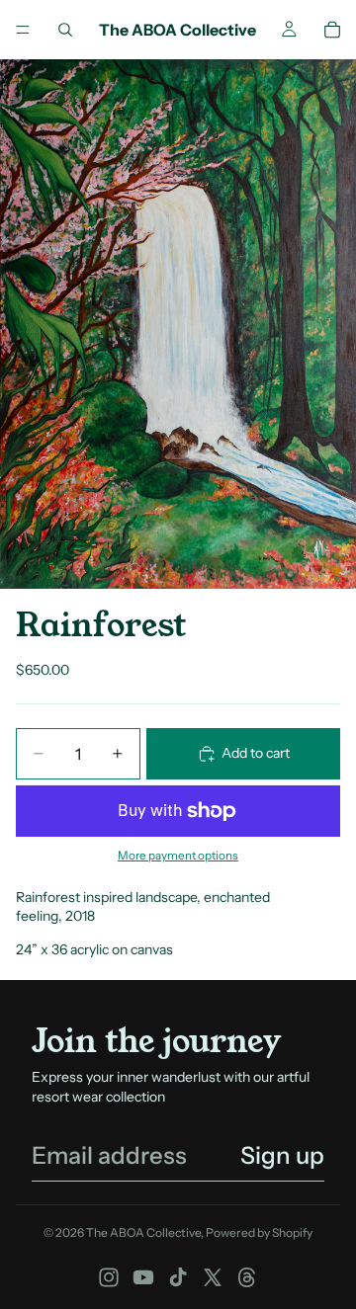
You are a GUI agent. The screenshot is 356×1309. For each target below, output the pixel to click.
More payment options (178, 855)
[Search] (65, 29)
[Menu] (22, 29)
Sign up (282, 1155)
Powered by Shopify (259, 1232)
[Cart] (332, 29)
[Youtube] (143, 1277)
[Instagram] (109, 1277)
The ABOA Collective (143, 1232)
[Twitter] (212, 1277)
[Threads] (247, 1277)
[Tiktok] (178, 1277)
